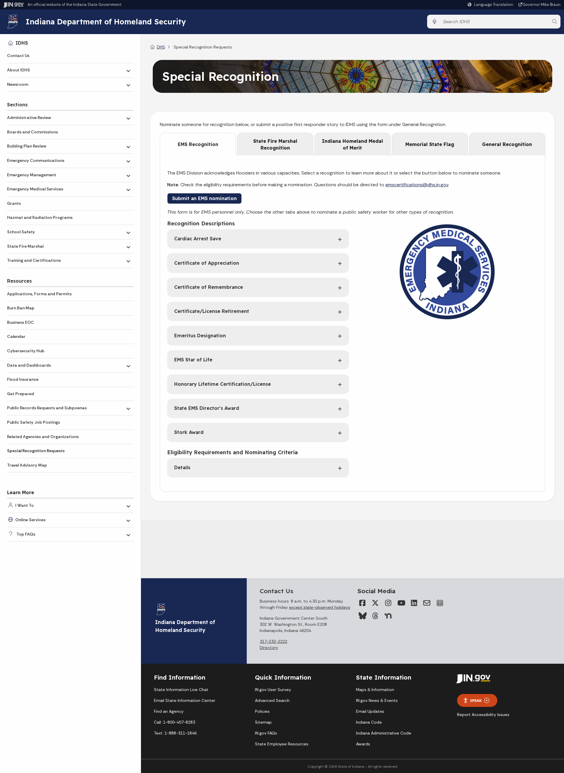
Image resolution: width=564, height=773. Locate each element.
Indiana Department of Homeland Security (106, 21)
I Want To (24, 505)
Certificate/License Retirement (211, 311)
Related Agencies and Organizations (43, 436)
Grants (14, 203)
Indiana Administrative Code (383, 733)
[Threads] (375, 616)
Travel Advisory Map (27, 465)
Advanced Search (272, 700)
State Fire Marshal (25, 246)
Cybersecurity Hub (25, 350)
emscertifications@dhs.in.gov (416, 185)
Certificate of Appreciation (206, 263)
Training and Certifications (34, 260)
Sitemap (263, 722)
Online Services (30, 519)
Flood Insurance (22, 379)
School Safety (21, 231)
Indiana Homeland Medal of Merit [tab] (352, 144)
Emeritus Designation (200, 335)
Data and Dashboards (29, 365)
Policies (262, 711)
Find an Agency (169, 711)
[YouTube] (401, 603)
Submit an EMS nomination (204, 198)
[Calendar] (439, 603)
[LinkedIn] (414, 603)
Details (182, 467)
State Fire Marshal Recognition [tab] (275, 144)
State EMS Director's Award (206, 408)
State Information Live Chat (181, 689)
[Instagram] (388, 603)
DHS (161, 47)
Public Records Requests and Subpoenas (47, 407)
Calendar (16, 336)
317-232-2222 (273, 641)
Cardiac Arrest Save (197, 239)
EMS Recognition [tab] (198, 144)
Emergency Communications (35, 160)
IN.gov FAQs (266, 733)
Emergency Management (31, 174)
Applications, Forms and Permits (39, 293)
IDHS (22, 43)
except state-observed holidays (319, 607)
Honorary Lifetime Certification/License (222, 384)
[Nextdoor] (388, 616)
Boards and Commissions (32, 132)
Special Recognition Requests (36, 450)
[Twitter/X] (375, 603)
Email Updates (370, 711)
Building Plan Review (26, 146)
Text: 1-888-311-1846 (175, 733)
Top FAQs (25, 534)
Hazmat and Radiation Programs (40, 217)
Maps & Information (375, 689)
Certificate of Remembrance (208, 287)
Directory (269, 647)
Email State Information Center (184, 700)
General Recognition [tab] (507, 144)
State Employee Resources (281, 744)
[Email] (427, 603)
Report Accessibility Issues (483, 714)
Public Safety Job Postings (33, 422)
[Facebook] (362, 603)
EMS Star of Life (193, 360)
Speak (476, 700)
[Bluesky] (362, 616)
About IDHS (18, 70)
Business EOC (20, 322)
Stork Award (189, 432)
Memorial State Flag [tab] (429, 144)
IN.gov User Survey (273, 689)
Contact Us (18, 55)
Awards (363, 744)
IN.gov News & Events (377, 700)
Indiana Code (369, 722)
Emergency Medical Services (35, 189)
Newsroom (17, 84)
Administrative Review (29, 117)
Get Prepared (20, 393)
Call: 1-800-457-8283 (174, 722)
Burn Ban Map (20, 308)
